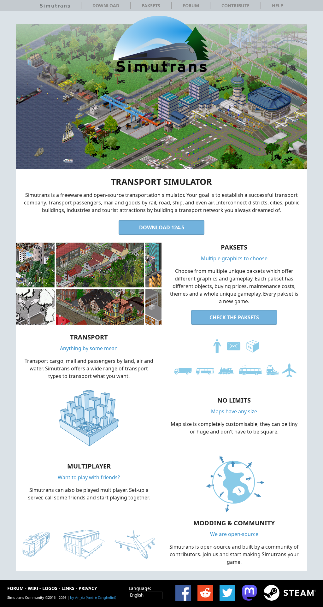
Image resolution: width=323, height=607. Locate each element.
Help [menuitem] (277, 6)
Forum (15, 588)
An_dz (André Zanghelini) (95, 597)
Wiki (33, 588)
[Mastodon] (249, 593)
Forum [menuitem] (191, 6)
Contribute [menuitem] (235, 6)
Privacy (88, 588)
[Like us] (183, 593)
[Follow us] (227, 593)
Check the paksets (234, 317)
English (137, 595)
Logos (49, 588)
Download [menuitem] (105, 6)
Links (68, 588)
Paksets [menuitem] (151, 6)
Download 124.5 (161, 227)
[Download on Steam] (290, 593)
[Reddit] (205, 593)
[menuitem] (55, 6)
